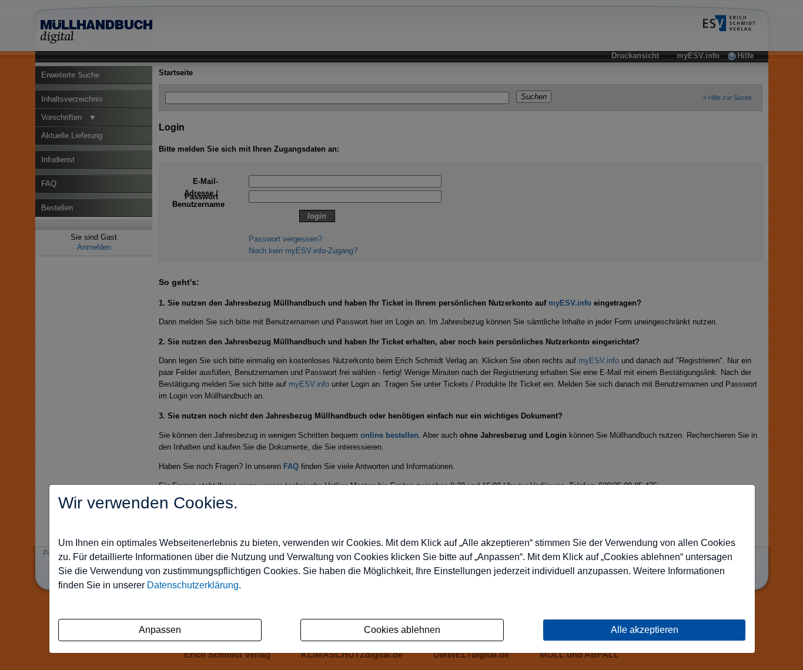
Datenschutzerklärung (193, 585)
